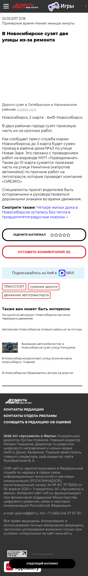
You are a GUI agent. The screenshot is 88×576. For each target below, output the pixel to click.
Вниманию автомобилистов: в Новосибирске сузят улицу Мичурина (48, 345)
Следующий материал (42, 563)
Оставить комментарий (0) (44, 252)
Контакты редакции (24, 409)
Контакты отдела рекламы (30, 416)
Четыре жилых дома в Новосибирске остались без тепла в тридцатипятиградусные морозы (40, 212)
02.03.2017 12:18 (13, 19)
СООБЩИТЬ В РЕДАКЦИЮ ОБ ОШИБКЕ (37, 422)
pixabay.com (27, 109)
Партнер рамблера (42, 554)
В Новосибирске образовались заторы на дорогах (37, 373)
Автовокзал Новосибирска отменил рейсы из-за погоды (42, 329)
